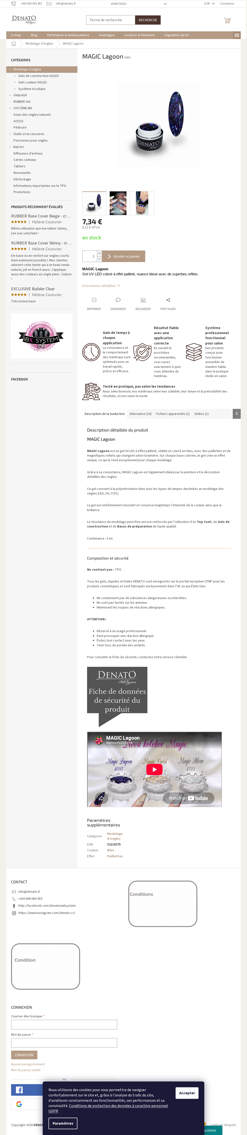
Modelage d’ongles (27, 69)
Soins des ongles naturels (32, 114)
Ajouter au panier (126, 256)
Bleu (110, 850)
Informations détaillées (99, 286)
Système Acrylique (32, 89)
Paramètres (63, 1123)
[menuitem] (16, 35)
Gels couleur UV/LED (32, 82)
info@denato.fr (29, 891)
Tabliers (19, 166)
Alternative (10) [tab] (140, 414)
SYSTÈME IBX (23, 108)
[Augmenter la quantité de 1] (99, 253)
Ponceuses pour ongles (31, 140)
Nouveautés (22, 172)
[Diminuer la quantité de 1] (99, 259)
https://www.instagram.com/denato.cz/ (46, 913)
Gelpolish (20, 95)
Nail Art (19, 147)
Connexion (24, 1055)
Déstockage (22, 179)
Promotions (22, 192)
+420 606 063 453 (30, 898)
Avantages (118, 4)
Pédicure (20, 127)
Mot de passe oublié (26, 1070)
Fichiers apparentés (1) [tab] (173, 414)
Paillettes (115, 856)
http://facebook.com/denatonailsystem (47, 905)
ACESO (18, 121)
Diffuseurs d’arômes (28, 153)
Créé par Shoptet (223, 1125)
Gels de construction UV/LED (38, 76)
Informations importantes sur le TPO (40, 185)
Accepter (187, 1093)
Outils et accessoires (29, 134)
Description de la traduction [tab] (105, 414)
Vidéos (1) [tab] (201, 414)
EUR (207, 3)
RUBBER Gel (22, 101)
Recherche (148, 20)
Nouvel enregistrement (28, 1064)
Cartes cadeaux (25, 159)
